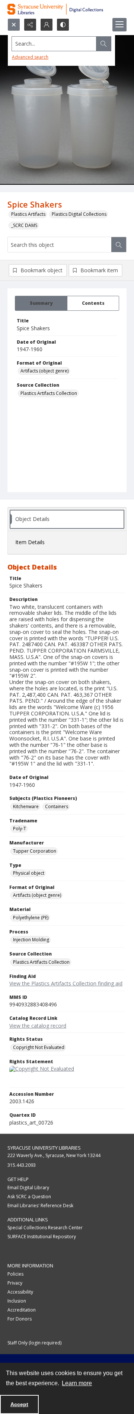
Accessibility (20, 1292)
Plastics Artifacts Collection (48, 393)
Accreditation (21, 1310)
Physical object (28, 873)
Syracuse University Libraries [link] (44, 1147)
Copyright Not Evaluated (38, 1047)
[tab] (41, 303)
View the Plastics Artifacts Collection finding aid (65, 983)
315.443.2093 (21, 1165)
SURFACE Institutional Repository (41, 1236)
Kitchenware (26, 806)
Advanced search (30, 57)
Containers (56, 806)
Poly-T (19, 828)
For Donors (19, 1319)
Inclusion (16, 1301)
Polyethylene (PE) (30, 917)
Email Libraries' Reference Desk (40, 1205)
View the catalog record (37, 1025)
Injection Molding (31, 939)
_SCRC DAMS (24, 225)
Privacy (14, 1283)
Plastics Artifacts (28, 214)
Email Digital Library (28, 1187)
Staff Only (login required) (34, 1343)
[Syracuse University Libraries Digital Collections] (67, 9)
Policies (15, 1274)
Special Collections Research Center (45, 1227)
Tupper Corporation (34, 851)
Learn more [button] (77, 1383)
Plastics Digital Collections (79, 214)
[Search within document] (118, 244)
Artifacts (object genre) (44, 371)
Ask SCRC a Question (29, 1196)
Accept (19, 1404)
